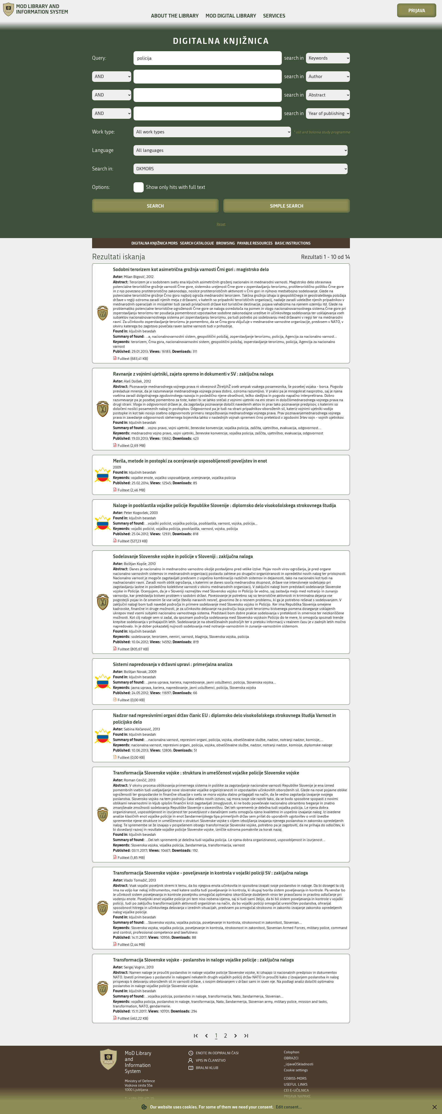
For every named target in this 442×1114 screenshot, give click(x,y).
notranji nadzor (275, 745)
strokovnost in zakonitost (245, 928)
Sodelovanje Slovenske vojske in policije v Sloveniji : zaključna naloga (183, 556)
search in (294, 58)
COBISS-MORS (295, 1078)
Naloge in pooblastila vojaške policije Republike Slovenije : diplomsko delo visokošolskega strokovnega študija (224, 505)
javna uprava (141, 687)
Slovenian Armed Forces (286, 928)
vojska (220, 528)
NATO (143, 1006)
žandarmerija (195, 845)
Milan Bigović (134, 277)
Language (102, 150)
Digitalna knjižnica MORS (154, 243)
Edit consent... (289, 1107)
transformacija (219, 845)
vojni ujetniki (183, 433)
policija (291, 342)
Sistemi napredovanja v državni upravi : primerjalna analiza (173, 664)
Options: (101, 187)
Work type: (103, 132)
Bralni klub (207, 1068)
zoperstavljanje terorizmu (264, 342)
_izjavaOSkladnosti (298, 1064)
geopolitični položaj (226, 342)
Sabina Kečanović (137, 729)
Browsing (225, 243)
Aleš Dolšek (133, 381)
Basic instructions (293, 243)
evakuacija (293, 433)
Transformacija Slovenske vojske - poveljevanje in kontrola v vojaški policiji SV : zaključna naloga (210, 872)
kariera (158, 687)
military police (318, 928)
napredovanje (177, 687)
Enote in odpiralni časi (217, 1053)
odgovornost (313, 433)
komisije (295, 745)
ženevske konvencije (211, 433)
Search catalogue (197, 243)
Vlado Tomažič (135, 880)
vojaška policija (241, 433)
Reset (221, 224)
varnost (207, 528)
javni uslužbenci (202, 687)
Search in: (102, 169)
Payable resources (255, 243)
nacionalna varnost (146, 745)
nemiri (174, 636)
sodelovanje (140, 636)
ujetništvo (275, 433)
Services (274, 15)
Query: (99, 58)
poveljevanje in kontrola (204, 928)
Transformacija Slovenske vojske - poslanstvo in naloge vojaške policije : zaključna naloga (203, 959)
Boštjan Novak (135, 671)
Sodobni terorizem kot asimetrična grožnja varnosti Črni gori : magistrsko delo (191, 269)
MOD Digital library (231, 15)
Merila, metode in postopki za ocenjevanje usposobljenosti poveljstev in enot (190, 460)
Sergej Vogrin (134, 967)
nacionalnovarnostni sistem (187, 342)
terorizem (139, 342)
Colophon (291, 1052)
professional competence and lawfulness (165, 932)
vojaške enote (142, 477)
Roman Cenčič (135, 780)
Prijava (416, 10)
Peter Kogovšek (136, 513)
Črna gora (156, 342)
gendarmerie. (160, 1006)
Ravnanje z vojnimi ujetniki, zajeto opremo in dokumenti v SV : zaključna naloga (193, 373)
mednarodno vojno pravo (151, 433)
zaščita (260, 433)
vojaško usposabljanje (172, 477)
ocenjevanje (200, 477)
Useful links (295, 1084)
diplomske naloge (318, 745)
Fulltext (123, 358)
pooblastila (190, 528)
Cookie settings (296, 1070)
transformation (125, 1006)
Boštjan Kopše (135, 563)
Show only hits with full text (175, 187)
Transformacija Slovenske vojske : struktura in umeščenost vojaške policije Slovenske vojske (206, 772)
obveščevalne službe (232, 745)
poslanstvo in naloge (173, 1001)
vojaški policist (142, 528)
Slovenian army (260, 1001)
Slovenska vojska (222, 636)
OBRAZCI (291, 1058)
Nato (220, 1001)
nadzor (255, 745)
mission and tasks (312, 1001)
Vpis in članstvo (211, 1060)
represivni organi (176, 745)
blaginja (201, 636)
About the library (175, 15)
